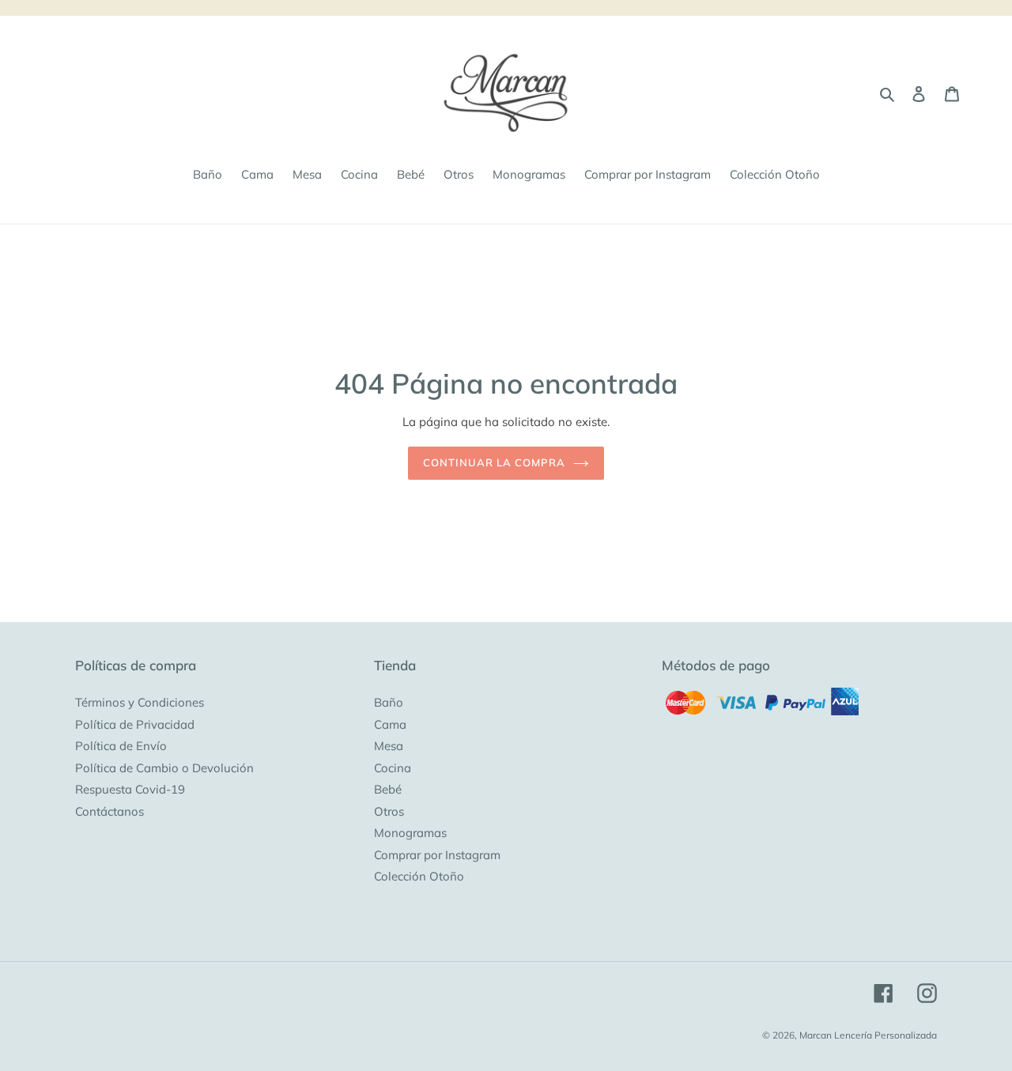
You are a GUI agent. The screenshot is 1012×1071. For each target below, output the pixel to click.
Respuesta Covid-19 (130, 789)
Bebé (388, 789)
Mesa (388, 745)
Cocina (392, 767)
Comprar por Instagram (437, 854)
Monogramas (410, 832)
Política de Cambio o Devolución (164, 767)
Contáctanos (109, 811)
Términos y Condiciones (139, 702)
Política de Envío (121, 745)
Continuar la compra (494, 462)
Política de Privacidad (134, 724)
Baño (388, 702)
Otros (389, 811)
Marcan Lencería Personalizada (868, 1035)
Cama (390, 724)
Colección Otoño (419, 876)
